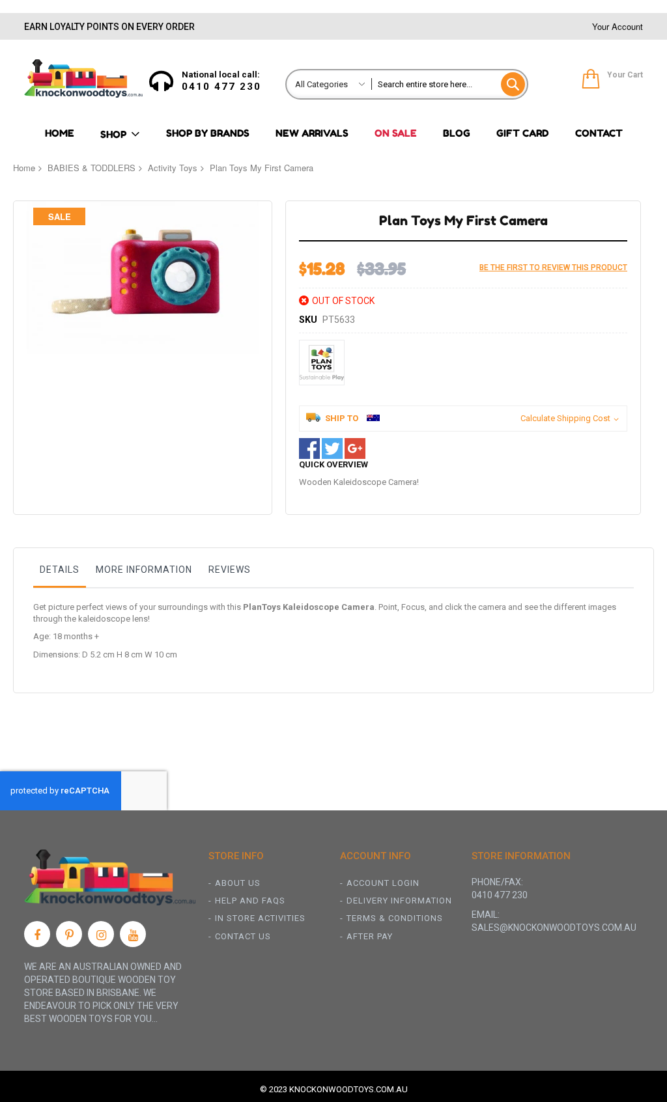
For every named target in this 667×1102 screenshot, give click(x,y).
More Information (144, 569)
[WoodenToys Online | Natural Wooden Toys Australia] (83, 78)
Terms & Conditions (395, 918)
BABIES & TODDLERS (91, 167)
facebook (309, 448)
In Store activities (260, 918)
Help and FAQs (250, 900)
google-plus (355, 448)
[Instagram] (101, 934)
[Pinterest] (69, 934)
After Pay (370, 936)
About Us (238, 883)
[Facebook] (37, 934)
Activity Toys (172, 167)
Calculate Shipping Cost (565, 418)
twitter (332, 448)
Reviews (229, 569)
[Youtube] (133, 934)
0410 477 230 (221, 86)
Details (59, 569)
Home (24, 167)
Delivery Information (399, 900)
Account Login (383, 883)
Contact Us (243, 936)
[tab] (59, 573)
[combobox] (449, 84)
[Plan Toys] (322, 362)
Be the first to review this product (553, 267)
